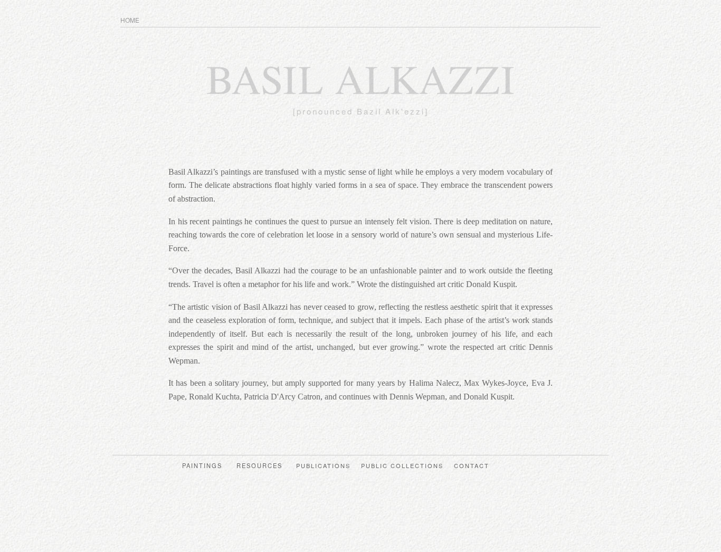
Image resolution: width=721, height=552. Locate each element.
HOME (129, 20)
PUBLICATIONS (324, 465)
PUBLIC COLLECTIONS (403, 465)
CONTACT (473, 465)
